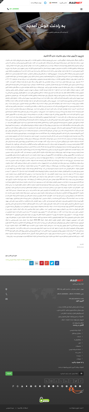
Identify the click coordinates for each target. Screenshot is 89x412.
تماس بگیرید (63, 3)
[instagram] (31, 386)
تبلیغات (78, 359)
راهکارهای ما (77, 340)
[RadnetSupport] (76, 390)
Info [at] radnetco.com (76, 299)
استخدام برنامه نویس (75, 349)
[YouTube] (22, 386)
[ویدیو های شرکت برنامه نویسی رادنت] (35, 386)
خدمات (79, 337)
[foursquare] (13, 386)
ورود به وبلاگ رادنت (36, 3)
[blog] (44, 386)
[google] (75, 386)
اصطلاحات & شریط (22, 408)
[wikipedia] (58, 386)
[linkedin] (71, 386)
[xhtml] (53, 386)
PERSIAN (54, 3)
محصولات (78, 346)
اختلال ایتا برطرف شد (78, 323)
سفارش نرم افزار (76, 333)
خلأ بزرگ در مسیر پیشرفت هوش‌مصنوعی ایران (71, 317)
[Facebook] (80, 386)
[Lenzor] (26, 386)
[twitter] (62, 386)
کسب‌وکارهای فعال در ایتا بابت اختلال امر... (72, 313)
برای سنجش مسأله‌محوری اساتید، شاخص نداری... (70, 310)
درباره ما (79, 356)
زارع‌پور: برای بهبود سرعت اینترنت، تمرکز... (72, 320)
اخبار (79, 343)
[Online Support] (18, 386)
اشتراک (9, 373)
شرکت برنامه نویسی (75, 330)
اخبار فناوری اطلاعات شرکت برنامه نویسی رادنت (18, 260)
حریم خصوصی (10, 408)
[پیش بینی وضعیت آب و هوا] (40, 386)
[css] (49, 386)
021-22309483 (14, 9)
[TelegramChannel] (45, 2)
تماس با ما (78, 353)
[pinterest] (67, 386)
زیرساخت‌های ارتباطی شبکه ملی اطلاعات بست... (70, 307)
